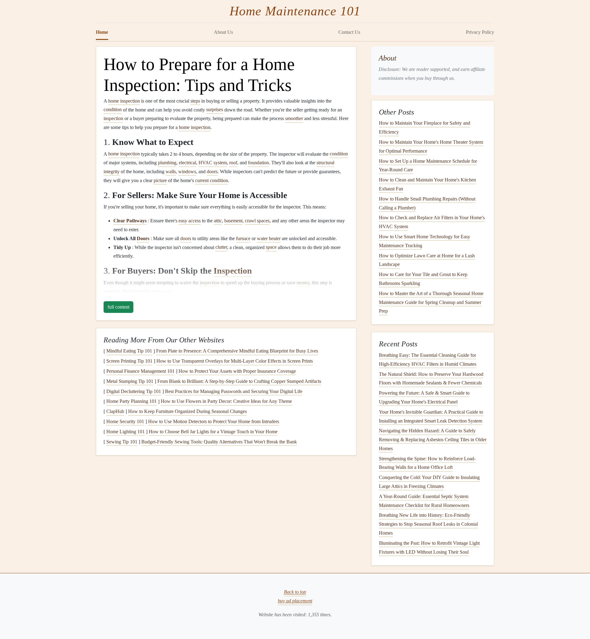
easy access (190, 220)
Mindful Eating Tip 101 (129, 351)
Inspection (233, 270)
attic (218, 220)
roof (233, 162)
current (202, 180)
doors (212, 171)
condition (113, 109)
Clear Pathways (130, 220)
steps (195, 100)
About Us (223, 32)
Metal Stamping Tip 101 (129, 381)
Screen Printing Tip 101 (129, 361)
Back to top (295, 592)
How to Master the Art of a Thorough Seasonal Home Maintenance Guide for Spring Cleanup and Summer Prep (431, 302)
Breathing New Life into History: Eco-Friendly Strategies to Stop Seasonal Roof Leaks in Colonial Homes (428, 524)
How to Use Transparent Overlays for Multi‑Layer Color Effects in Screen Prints (234, 361)
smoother (294, 118)
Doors (143, 238)
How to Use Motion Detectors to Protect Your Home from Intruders (213, 421)
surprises (214, 109)
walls (171, 171)
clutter (221, 247)
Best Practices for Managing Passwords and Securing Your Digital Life (233, 391)
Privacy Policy (480, 32)
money (303, 282)
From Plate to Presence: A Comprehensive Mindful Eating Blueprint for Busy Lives (237, 351)
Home (102, 32)
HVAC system (213, 162)
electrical (187, 162)
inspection (113, 118)
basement (233, 220)
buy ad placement (295, 600)
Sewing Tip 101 (121, 441)
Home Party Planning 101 (131, 401)
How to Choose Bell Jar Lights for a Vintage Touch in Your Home (213, 431)
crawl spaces (257, 220)
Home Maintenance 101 (295, 11)
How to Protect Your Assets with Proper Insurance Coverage (237, 371)
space (271, 247)
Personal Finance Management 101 (140, 371)
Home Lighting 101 (125, 431)
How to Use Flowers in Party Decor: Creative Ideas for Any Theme (226, 401)
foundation (258, 162)
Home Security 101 (125, 421)
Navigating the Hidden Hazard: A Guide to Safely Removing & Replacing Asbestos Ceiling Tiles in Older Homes (432, 439)
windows (187, 171)
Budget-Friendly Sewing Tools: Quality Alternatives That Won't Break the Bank (219, 441)
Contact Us (349, 32)
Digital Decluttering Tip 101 (133, 391)
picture (160, 180)
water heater (269, 238)
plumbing (167, 162)
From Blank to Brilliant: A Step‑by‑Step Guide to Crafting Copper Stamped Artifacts (239, 381)
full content (118, 307)
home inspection (124, 100)
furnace (243, 238)
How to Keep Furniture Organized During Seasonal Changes (187, 411)
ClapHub (115, 411)
